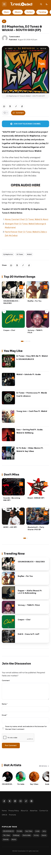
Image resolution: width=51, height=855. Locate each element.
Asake (37, 831)
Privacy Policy (14, 811)
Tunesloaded (14, 37)
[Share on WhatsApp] (4, 106)
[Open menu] (4, 4)
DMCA (4, 815)
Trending (42, 12)
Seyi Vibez (28, 831)
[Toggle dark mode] (46, 4)
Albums (18, 12)
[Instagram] (15, 801)
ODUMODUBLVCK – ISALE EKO (11, 302)
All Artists (43, 766)
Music (6, 12)
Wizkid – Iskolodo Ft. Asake (28, 374)
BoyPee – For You (34, 301)
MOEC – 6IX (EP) (10, 527)
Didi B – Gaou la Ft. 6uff (28, 634)
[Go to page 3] (26, 341)
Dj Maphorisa (8, 254)
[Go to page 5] (29, 341)
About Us (24, 811)
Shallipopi (16, 835)
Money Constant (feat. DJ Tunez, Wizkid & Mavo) (26, 219)
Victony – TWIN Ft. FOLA (29, 605)
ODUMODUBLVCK (8, 831)
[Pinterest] (31, 801)
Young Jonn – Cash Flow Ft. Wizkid (31, 411)
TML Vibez (6, 835)
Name (4, 704)
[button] (16, 106)
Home (4, 811)
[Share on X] (10, 106)
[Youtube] (20, 801)
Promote (12, 815)
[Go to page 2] (24, 341)
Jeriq (44, 831)
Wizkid (29, 254)
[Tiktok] (26, 801)
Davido (44, 835)
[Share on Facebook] (22, 106)
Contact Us (43, 811)
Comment (20, 113)
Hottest (30, 12)
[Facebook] (4, 801)
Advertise (33, 811)
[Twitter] (9, 801)
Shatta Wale (26, 835)
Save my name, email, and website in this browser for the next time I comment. (26, 727)
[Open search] (41, 4)
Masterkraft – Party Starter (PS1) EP (36, 528)
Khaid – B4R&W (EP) (36, 498)
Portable (19, 831)
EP (4, 21)
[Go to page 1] (22, 341)
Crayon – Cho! (9, 330)
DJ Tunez (20, 254)
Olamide (5, 839)
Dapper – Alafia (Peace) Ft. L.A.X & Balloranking (30, 591)
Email (4, 715)
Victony (36, 835)
